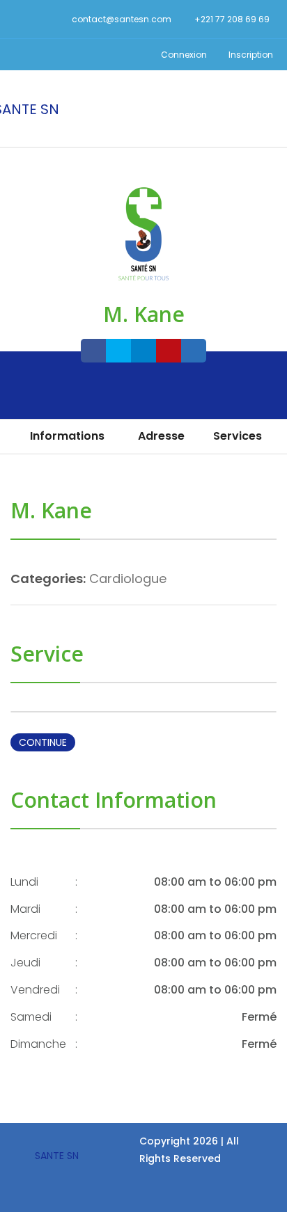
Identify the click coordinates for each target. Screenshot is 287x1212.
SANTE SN (57, 1156)
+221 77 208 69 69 (232, 19)
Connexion (183, 55)
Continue (43, 742)
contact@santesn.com (121, 19)
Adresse (161, 436)
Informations (67, 436)
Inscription (249, 55)
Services (237, 436)
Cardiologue (127, 578)
